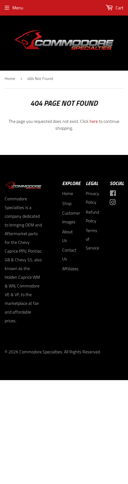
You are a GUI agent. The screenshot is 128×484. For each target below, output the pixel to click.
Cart (119, 7)
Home (10, 78)
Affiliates (70, 268)
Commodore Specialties (40, 351)
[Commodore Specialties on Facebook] (113, 194)
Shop (66, 203)
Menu (17, 7)
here (93, 121)
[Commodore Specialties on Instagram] (113, 203)
